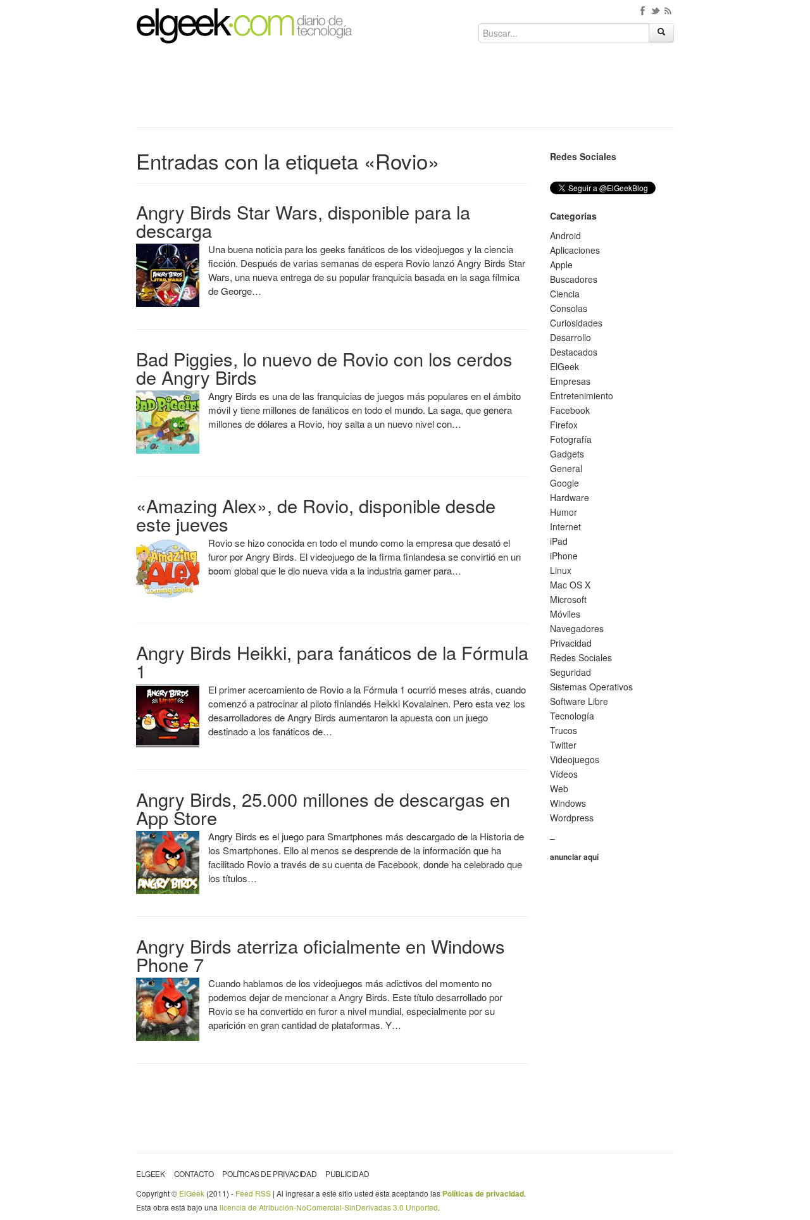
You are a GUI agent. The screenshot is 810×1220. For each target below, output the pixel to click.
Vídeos (564, 774)
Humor (563, 512)
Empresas (570, 381)
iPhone (564, 555)
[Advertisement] (405, 89)
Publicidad (347, 1173)
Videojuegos (574, 759)
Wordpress (572, 817)
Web (559, 788)
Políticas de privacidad (269, 1173)
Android (565, 235)
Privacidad (571, 643)
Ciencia (565, 293)
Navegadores (577, 628)
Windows (568, 803)
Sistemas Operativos (591, 686)
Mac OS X (570, 584)
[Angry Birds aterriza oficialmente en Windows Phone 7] (167, 1008)
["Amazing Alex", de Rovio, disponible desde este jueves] (167, 567)
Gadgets (567, 453)
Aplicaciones (575, 250)
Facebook (570, 410)
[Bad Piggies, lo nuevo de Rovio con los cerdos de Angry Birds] (167, 420)
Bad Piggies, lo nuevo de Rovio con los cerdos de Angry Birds (324, 367)
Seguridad (570, 672)
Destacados (573, 351)
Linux (560, 570)
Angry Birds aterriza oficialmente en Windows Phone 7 (320, 955)
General (566, 468)
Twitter (563, 744)
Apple (561, 264)
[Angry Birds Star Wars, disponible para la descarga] (167, 274)
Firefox (564, 424)
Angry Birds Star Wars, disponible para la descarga (303, 221)
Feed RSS (253, 1193)
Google (564, 482)
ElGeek (564, 366)
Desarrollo (570, 337)
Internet (565, 526)
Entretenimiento (581, 395)
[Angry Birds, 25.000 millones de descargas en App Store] (167, 861)
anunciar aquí (574, 856)
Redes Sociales (581, 657)
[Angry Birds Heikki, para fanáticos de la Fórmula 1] (167, 714)
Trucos (563, 730)
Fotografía (571, 439)
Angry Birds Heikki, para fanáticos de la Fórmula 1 (332, 661)
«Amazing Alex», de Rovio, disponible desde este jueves (315, 514)
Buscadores (573, 279)
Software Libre (579, 701)
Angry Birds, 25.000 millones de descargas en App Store (323, 808)
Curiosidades (576, 322)
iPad (559, 541)
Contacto (194, 1173)
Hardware (569, 497)
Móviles (565, 613)
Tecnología (572, 715)
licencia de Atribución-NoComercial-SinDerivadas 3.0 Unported (329, 1207)
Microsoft (568, 599)
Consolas (568, 308)
